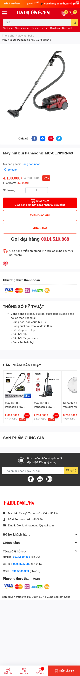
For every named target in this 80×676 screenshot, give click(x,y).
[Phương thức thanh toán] (27, 290)
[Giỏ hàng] (71, 13)
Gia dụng (55, 28)
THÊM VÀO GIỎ (40, 215)
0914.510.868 (55, 239)
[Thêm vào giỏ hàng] (27, 415)
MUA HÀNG (40, 228)
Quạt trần (8, 28)
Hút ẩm (34, 28)
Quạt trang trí (22, 28)
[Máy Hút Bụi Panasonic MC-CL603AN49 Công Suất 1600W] (18, 385)
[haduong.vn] (33, 13)
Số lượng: (10, 190)
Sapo (67, 596)
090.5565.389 (22, 563)
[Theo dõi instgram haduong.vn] (49, 478)
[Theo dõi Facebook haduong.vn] (31, 478)
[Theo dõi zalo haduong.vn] (40, 478)
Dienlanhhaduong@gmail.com (35, 525)
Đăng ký (71, 470)
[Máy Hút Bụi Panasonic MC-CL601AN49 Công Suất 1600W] (47, 385)
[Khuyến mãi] (40, 4)
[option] (40, 85)
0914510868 (35, 519)
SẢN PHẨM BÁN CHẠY (22, 365)
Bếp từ (44, 28)
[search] (74, 22)
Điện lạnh (67, 28)
